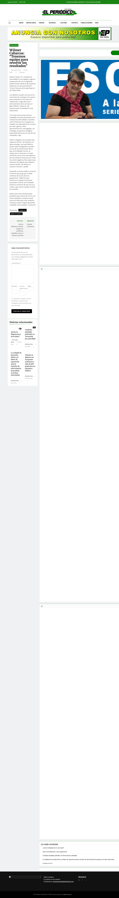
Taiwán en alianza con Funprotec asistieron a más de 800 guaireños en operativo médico (30, 363)
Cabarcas (22, 210)
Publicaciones (86, 23)
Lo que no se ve (47, 863)
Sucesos (52, 23)
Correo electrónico (24, 288)
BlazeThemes (67, 894)
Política (74, 23)
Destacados (31, 23)
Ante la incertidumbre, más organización (55, 851)
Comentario (16, 263)
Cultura (63, 23)
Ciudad (41, 23)
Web (29, 286)
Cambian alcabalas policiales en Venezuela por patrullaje (30, 334)
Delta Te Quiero (16, 214)
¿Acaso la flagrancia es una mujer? (16, 334)
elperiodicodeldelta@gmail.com (63, 881)
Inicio (21, 23)
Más (96, 23)
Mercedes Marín (16, 70)
